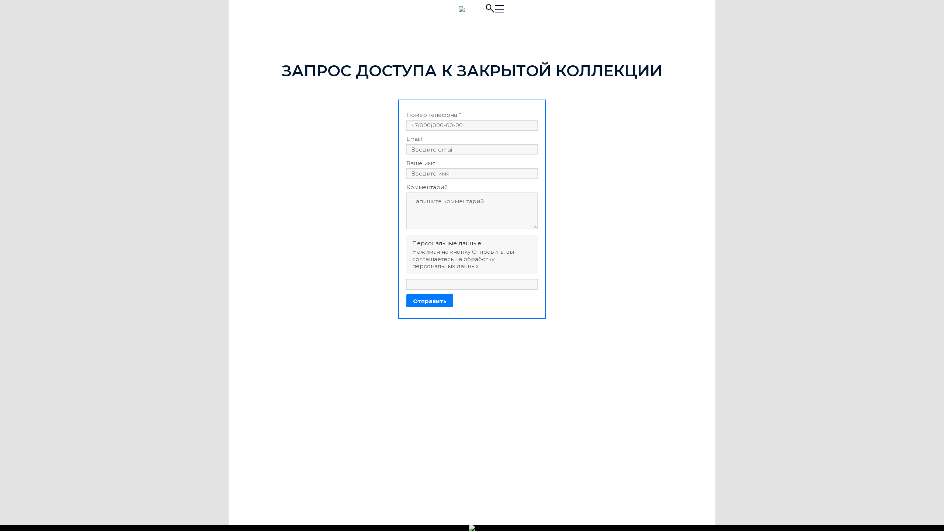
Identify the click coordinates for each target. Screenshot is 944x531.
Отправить (430, 301)
